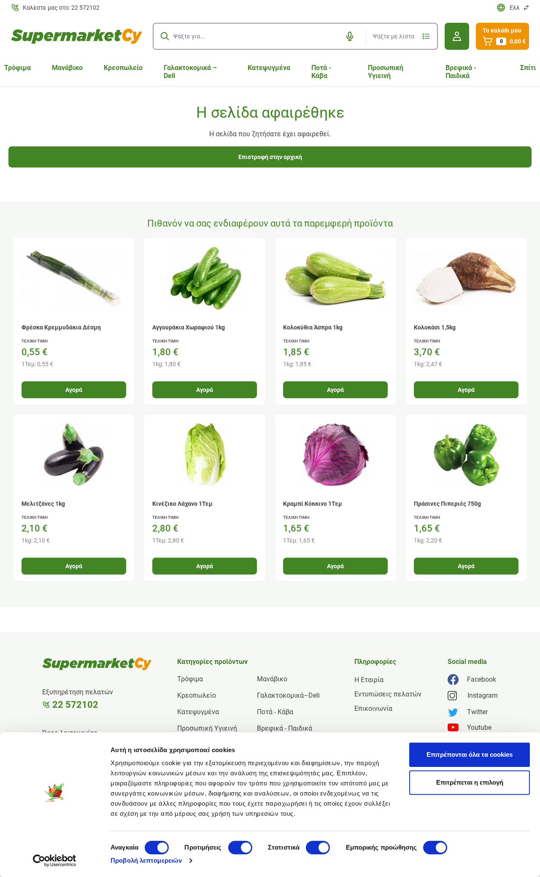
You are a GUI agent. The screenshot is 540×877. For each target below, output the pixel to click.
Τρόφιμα (190, 679)
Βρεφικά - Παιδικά (461, 72)
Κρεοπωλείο (123, 68)
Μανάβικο (67, 68)
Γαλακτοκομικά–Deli (288, 695)
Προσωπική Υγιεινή (385, 72)
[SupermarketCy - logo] (97, 664)
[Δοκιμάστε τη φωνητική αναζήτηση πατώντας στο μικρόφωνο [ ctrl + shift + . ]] (350, 36)
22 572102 (75, 704)
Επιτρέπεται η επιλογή (469, 782)
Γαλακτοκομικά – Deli (190, 72)
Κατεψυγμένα (269, 68)
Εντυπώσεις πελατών (387, 694)
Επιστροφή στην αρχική (270, 157)
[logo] (77, 36)
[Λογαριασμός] (457, 36)
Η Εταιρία (368, 680)
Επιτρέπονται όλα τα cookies (470, 754)
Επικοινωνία (373, 708)
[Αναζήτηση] (165, 36)
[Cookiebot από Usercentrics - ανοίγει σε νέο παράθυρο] (55, 860)
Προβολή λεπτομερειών (146, 860)
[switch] (240, 847)
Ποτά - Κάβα (321, 72)
